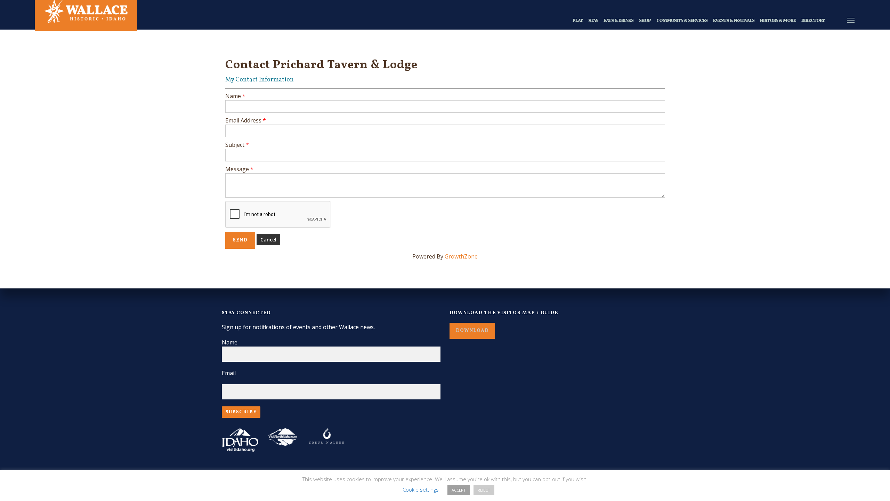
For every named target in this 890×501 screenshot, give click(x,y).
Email (229, 373)
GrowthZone (461, 256)
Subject (234, 145)
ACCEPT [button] (459, 490)
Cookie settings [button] (421, 489)
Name (233, 96)
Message (237, 169)
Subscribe (241, 412)
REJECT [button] (484, 490)
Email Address (243, 120)
